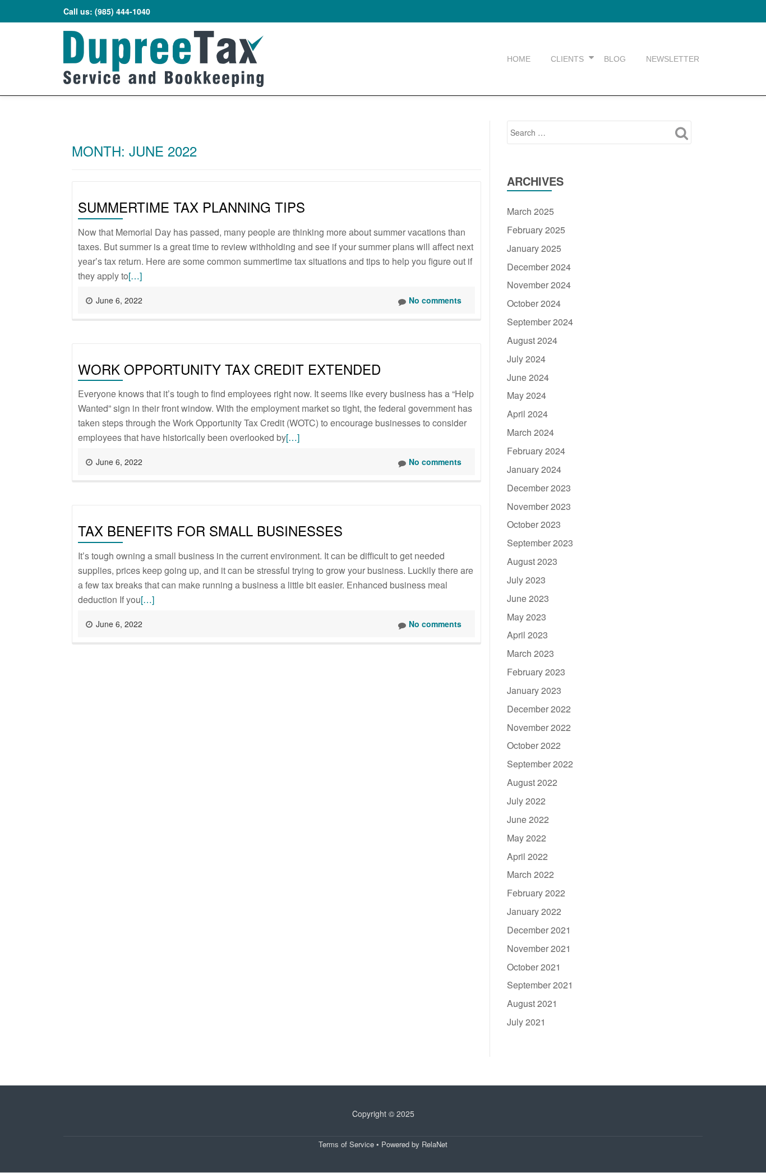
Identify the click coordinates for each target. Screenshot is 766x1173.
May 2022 (526, 837)
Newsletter (672, 58)
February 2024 (536, 450)
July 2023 (526, 579)
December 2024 (539, 266)
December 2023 (539, 487)
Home (518, 58)
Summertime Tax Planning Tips (191, 207)
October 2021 (534, 966)
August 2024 (532, 340)
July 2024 (526, 358)
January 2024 (534, 469)
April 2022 (527, 856)
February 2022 (536, 892)
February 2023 (536, 671)
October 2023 (534, 524)
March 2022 (530, 874)
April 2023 (527, 634)
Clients (567, 58)
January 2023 (534, 690)
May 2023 (526, 616)
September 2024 (540, 321)
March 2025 (530, 211)
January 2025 (534, 248)
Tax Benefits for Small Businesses (210, 530)
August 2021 (532, 1003)
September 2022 (540, 763)
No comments (435, 300)
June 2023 (528, 598)
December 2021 (539, 929)
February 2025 (536, 229)
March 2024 (530, 432)
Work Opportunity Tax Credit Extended (229, 369)
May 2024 (526, 395)
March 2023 (530, 653)
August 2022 (532, 782)
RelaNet (434, 1144)
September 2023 (540, 542)
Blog (615, 58)
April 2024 (527, 413)
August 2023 (532, 561)
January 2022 (534, 911)
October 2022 (534, 745)
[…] (135, 275)
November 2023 (539, 506)
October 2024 (534, 303)
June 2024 (528, 377)
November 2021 (539, 948)
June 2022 (528, 819)
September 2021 (540, 984)
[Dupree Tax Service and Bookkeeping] (163, 58)
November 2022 (539, 727)
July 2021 (526, 1021)
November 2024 (539, 284)
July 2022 (526, 800)
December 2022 (539, 708)
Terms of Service (346, 1144)
